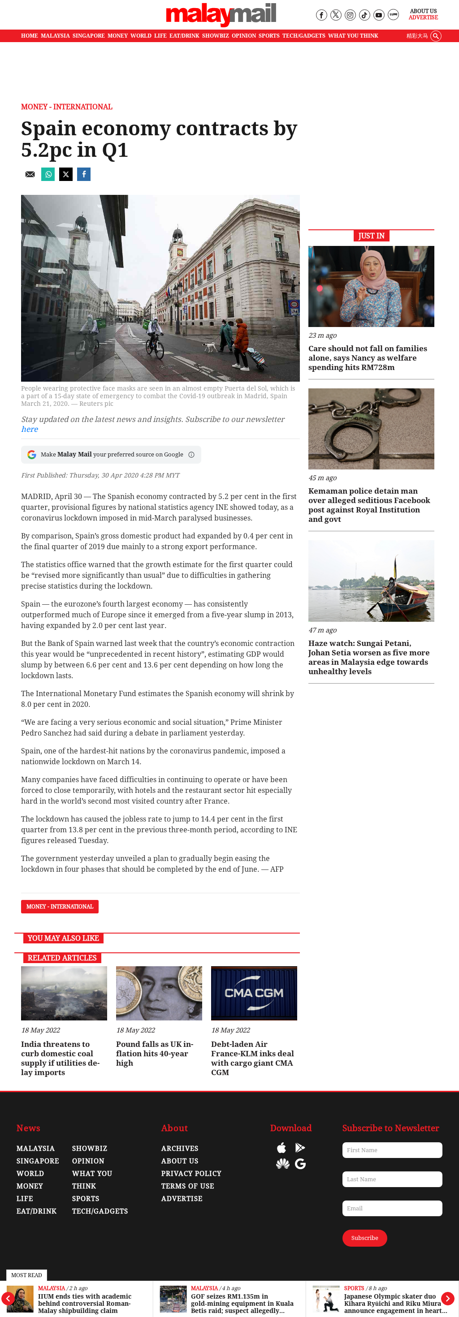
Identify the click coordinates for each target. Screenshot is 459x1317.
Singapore (38, 1161)
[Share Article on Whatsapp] (48, 178)
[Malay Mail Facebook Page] (321, 15)
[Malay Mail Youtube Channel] (378, 15)
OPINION (244, 36)
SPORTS (269, 36)
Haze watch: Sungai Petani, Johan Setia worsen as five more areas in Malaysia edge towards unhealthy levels (369, 657)
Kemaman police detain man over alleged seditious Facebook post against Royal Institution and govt (369, 505)
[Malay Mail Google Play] (300, 1154)
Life (25, 1199)
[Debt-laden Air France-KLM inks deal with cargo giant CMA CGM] (254, 993)
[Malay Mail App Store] (281, 1154)
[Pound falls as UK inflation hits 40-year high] (159, 993)
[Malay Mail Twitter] (336, 15)
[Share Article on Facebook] (84, 178)
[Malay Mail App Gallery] (283, 1170)
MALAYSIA (55, 36)
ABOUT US (180, 1161)
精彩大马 (417, 36)
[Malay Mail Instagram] (349, 15)
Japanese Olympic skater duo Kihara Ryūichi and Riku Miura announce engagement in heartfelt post (394, 1303)
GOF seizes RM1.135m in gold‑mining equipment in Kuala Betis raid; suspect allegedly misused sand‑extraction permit (242, 1303)
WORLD (141, 36)
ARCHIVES (180, 1149)
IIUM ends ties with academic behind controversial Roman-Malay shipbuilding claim (84, 1303)
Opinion (88, 1161)
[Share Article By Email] (30, 178)
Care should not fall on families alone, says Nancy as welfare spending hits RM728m (367, 358)
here (29, 429)
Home (29, 36)
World (30, 1174)
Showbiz (90, 1149)
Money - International (67, 107)
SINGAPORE (89, 36)
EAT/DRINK (184, 36)
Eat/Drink (37, 1211)
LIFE (160, 36)
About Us (423, 11)
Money (30, 1186)
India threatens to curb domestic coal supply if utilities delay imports (60, 1058)
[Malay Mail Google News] (300, 1170)
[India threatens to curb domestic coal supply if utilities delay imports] (64, 993)
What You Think (353, 36)
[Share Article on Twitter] (66, 178)
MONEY (118, 36)
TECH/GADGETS (303, 36)
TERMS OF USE (187, 1186)
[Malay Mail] (221, 25)
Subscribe (364, 1238)
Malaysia (51, 1288)
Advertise (423, 17)
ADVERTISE (182, 1199)
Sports (354, 1288)
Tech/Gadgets (100, 1211)
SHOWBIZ (215, 36)
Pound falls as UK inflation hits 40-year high (154, 1053)
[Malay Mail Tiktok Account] (364, 15)
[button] (191, 454)
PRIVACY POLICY (191, 1174)
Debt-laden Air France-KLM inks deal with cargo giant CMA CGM (252, 1058)
